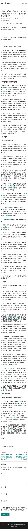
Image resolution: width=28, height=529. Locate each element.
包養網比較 (20, 297)
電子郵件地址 (5, 494)
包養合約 (7, 90)
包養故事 (6, 219)
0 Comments (5, 20)
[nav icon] (26, 3)
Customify (13, 526)
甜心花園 (9, 378)
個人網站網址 (4, 501)
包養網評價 (4, 92)
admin (4, 18)
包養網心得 (9, 317)
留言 (2, 473)
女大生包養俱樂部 (10, 188)
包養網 (4, 76)
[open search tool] (23, 3)
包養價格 (7, 215)
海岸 (19, 18)
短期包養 (6, 227)
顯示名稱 (4, 487)
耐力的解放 (6, 3)
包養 (10, 54)
